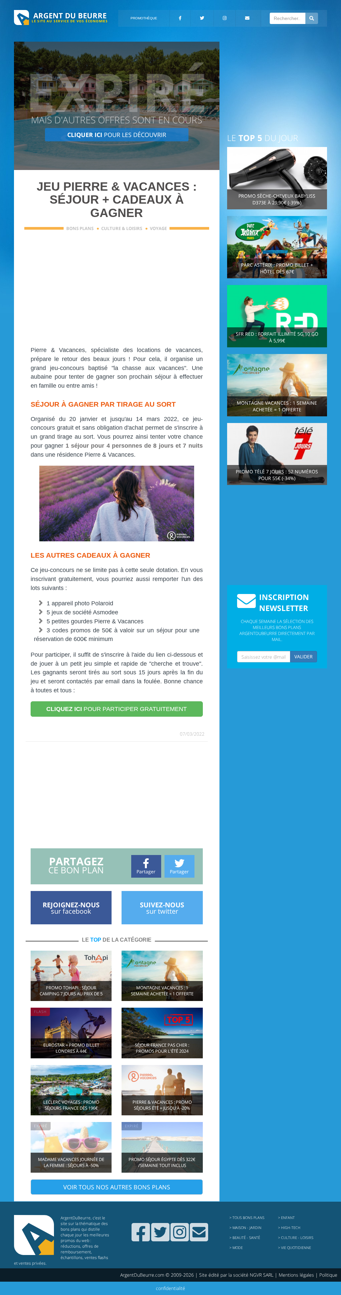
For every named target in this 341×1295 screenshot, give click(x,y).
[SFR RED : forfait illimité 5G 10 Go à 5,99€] (277, 315)
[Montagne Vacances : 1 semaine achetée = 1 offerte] (162, 975)
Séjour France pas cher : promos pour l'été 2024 (162, 1048)
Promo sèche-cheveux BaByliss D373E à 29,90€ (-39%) (276, 199)
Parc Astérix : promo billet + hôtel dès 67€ (277, 268)
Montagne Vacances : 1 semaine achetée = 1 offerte (162, 991)
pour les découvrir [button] (116, 135)
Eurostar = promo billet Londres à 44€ (71, 1048)
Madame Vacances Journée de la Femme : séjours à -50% (71, 1162)
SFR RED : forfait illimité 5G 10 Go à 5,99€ (277, 337)
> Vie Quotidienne (294, 1247)
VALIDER (303, 656)
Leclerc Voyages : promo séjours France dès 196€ (71, 1105)
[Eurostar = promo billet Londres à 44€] (71, 1032)
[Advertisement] (116, 292)
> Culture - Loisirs (295, 1237)
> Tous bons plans (246, 1217)
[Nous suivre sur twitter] (160, 1238)
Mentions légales (296, 1275)
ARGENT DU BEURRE (70, 15)
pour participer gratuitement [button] (116, 709)
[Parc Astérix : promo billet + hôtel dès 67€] (277, 246)
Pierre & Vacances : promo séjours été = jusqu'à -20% (162, 1105)
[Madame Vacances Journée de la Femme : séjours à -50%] (71, 1147)
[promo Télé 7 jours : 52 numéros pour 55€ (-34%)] (277, 453)
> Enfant (286, 1217)
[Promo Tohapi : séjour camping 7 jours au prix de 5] (71, 975)
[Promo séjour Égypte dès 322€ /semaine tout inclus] (162, 1147)
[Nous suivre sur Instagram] (179, 1238)
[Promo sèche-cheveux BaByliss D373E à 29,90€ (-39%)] (277, 177)
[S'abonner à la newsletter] (199, 1238)
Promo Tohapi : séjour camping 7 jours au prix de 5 (71, 991)
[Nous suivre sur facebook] (141, 1238)
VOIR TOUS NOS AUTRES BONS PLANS (116, 1187)
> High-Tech (289, 1227)
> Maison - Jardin (245, 1227)
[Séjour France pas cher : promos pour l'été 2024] (162, 1032)
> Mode (236, 1247)
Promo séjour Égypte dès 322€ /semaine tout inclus (162, 1162)
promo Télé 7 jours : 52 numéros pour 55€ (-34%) (277, 474)
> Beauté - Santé (244, 1237)
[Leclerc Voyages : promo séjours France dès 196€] (71, 1089)
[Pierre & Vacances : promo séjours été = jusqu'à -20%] (162, 1089)
